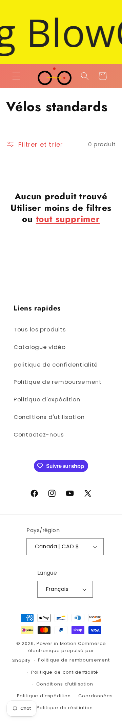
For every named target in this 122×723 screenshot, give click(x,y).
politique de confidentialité (56, 364)
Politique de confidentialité (65, 672)
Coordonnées (95, 696)
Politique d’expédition (44, 696)
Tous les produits (40, 329)
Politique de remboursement (58, 382)
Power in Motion (57, 643)
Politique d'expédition (47, 399)
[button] (16, 76)
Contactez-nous (39, 434)
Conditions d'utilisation (49, 417)
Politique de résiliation (65, 707)
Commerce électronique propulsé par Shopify (59, 652)
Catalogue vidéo (40, 347)
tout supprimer (68, 219)
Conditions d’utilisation (64, 684)
